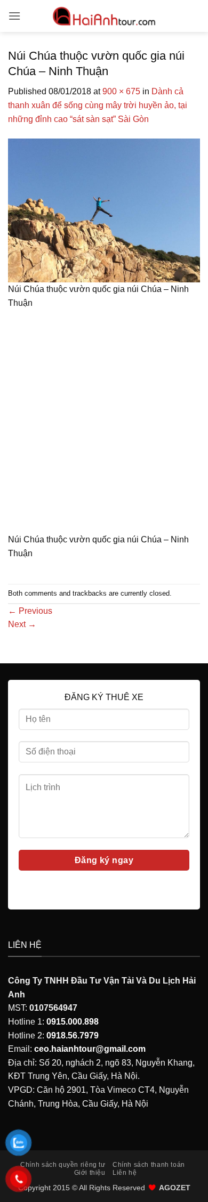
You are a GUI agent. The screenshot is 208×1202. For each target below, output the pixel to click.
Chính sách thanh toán (149, 1164)
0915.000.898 (72, 1021)
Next (22, 624)
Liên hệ (125, 1172)
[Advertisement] (104, 425)
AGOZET (174, 1187)
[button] (14, 16)
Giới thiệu (90, 1172)
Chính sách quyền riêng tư (62, 1164)
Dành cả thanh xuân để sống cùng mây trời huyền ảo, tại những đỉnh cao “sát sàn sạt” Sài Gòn (97, 105)
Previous (30, 610)
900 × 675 (121, 91)
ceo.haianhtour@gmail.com (90, 1048)
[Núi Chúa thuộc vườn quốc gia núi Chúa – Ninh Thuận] (104, 209)
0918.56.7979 (72, 1035)
